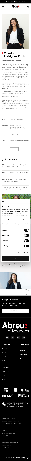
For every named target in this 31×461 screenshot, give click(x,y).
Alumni (7, 1)
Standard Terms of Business (8, 418)
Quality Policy (5, 430)
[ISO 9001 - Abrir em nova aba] (4, 404)
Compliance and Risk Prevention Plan (10, 421)
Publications (5, 371)
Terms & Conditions (6, 416)
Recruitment (24, 354)
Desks (4, 361)
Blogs (3, 379)
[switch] (26, 235)
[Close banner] (28, 201)
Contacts (23, 1)
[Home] (15, 329)
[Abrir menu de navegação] (3, 7)
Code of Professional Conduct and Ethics (11, 423)
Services (4, 357)
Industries (5, 352)
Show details (22, 253)
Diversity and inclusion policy (8, 433)
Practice (4, 348)
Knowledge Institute (15, 1)
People (22, 350)
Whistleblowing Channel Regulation (10, 442)
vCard (13, 149)
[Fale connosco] (27, 459)
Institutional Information (7, 440)
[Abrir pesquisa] (28, 7)
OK (16, 258)
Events (4, 375)
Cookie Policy (5, 435)
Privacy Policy (5, 428)
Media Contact (5, 447)
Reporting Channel (6, 445)
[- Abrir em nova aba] (6, 390)
